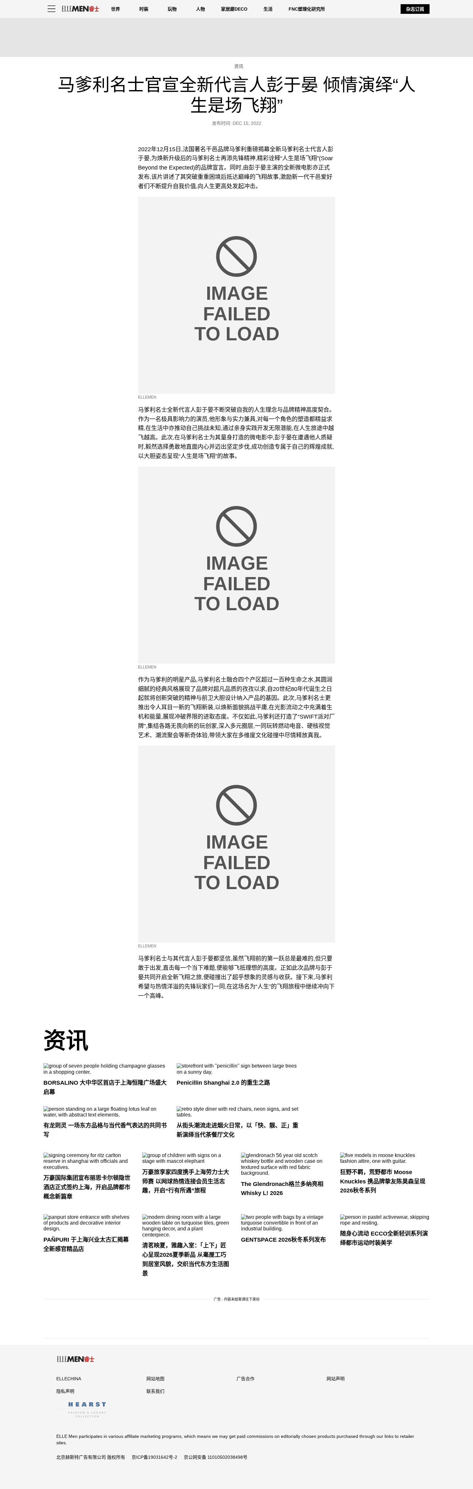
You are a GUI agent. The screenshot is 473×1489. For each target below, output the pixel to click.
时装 (143, 9)
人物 (200, 9)
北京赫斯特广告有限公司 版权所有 (90, 1457)
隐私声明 (65, 1391)
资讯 (65, 1040)
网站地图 (155, 1378)
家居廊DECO (234, 9)
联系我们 (155, 1391)
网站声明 (336, 1378)
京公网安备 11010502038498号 (215, 1457)
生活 (268, 9)
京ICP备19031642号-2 (154, 1457)
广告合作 (245, 1378)
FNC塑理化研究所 (307, 9)
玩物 (172, 9)
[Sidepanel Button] (51, 9)
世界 (115, 9)
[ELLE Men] (80, 9)
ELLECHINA (68, 1378)
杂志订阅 (415, 9)
